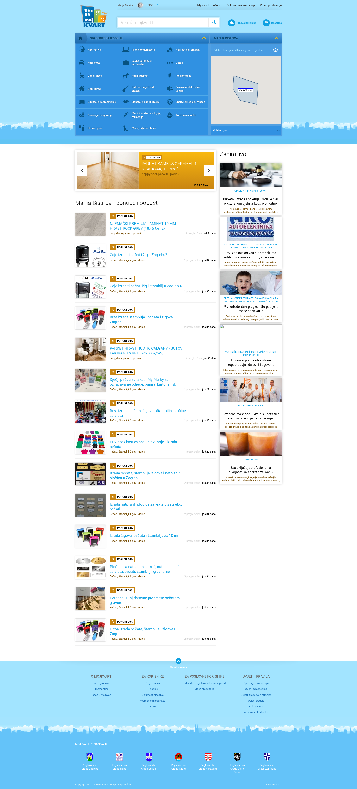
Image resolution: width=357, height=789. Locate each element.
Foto (153, 706)
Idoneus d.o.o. (274, 784)
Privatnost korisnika (256, 712)
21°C (135, 5)
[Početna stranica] (80, 38)
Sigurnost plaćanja (153, 695)
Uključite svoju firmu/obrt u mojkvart (204, 683)
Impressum (101, 689)
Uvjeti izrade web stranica (256, 695)
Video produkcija (271, 5)
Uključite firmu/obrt (208, 5)
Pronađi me (275, 50)
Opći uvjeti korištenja (256, 683)
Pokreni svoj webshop (241, 5)
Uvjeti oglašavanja (256, 689)
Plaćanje (153, 689)
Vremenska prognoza (152, 700)
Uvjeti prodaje (256, 700)
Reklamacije (256, 706)
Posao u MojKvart (101, 695)
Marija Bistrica (226, 38)
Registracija (153, 683)
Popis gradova (101, 683)
